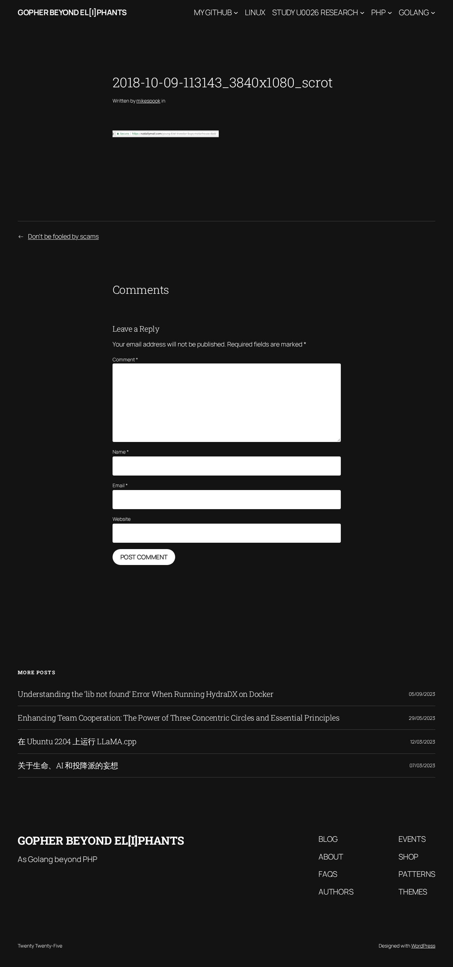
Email (120, 485)
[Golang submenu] (433, 12)
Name (121, 451)
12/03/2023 (422, 741)
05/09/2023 (422, 694)
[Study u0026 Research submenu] (362, 12)
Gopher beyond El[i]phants (72, 12)
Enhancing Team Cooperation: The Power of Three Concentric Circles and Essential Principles (178, 717)
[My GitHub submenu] (236, 12)
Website (122, 518)
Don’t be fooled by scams (63, 236)
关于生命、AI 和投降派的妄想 (68, 765)
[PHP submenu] (390, 12)
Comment (125, 359)
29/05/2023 (422, 718)
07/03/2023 (422, 765)
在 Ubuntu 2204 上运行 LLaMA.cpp (77, 741)
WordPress (423, 945)
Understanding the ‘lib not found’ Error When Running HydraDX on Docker (145, 694)
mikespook (148, 100)
